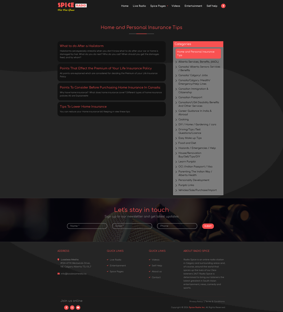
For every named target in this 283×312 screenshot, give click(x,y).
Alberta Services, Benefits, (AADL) (198, 62)
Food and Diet (187, 143)
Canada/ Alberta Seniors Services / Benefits (199, 69)
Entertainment (193, 6)
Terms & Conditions (215, 302)
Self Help (157, 265)
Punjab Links (186, 185)
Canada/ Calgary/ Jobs (193, 75)
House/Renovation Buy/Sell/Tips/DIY (189, 155)
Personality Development (193, 180)
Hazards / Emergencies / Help (197, 148)
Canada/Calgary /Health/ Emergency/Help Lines (194, 82)
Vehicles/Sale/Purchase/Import (197, 190)
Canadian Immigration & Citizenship (193, 91)
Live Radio (139, 6)
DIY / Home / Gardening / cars (197, 124)
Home (124, 6)
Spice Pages (158, 6)
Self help (212, 6)
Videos (176, 6)
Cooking (183, 119)
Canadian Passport (190, 97)
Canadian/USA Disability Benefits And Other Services (198, 104)
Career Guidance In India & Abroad (195, 113)
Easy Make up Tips (190, 138)
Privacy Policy (196, 302)
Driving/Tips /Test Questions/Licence (189, 131)
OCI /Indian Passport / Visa (195, 166)
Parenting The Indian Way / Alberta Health (195, 173)
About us (157, 271)
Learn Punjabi (187, 161)
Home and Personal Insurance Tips (195, 54)
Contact (156, 277)
